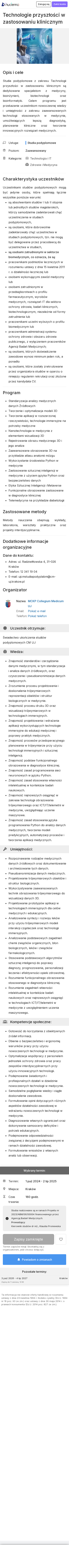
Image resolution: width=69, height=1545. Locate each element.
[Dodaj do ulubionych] (61, 1239)
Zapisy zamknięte (28, 1239)
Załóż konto (59, 4)
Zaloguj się (44, 4)
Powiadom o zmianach (37, 1259)
